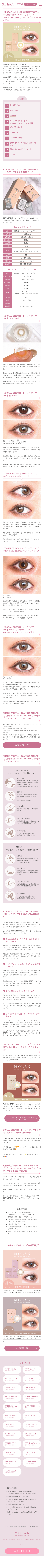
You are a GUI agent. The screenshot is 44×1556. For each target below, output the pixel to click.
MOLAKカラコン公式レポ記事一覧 (18, 1526)
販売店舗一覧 (22, 745)
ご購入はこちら (30, 4)
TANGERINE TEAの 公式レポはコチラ (22, 1118)
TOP (5, 1526)
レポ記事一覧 (22, 1348)
